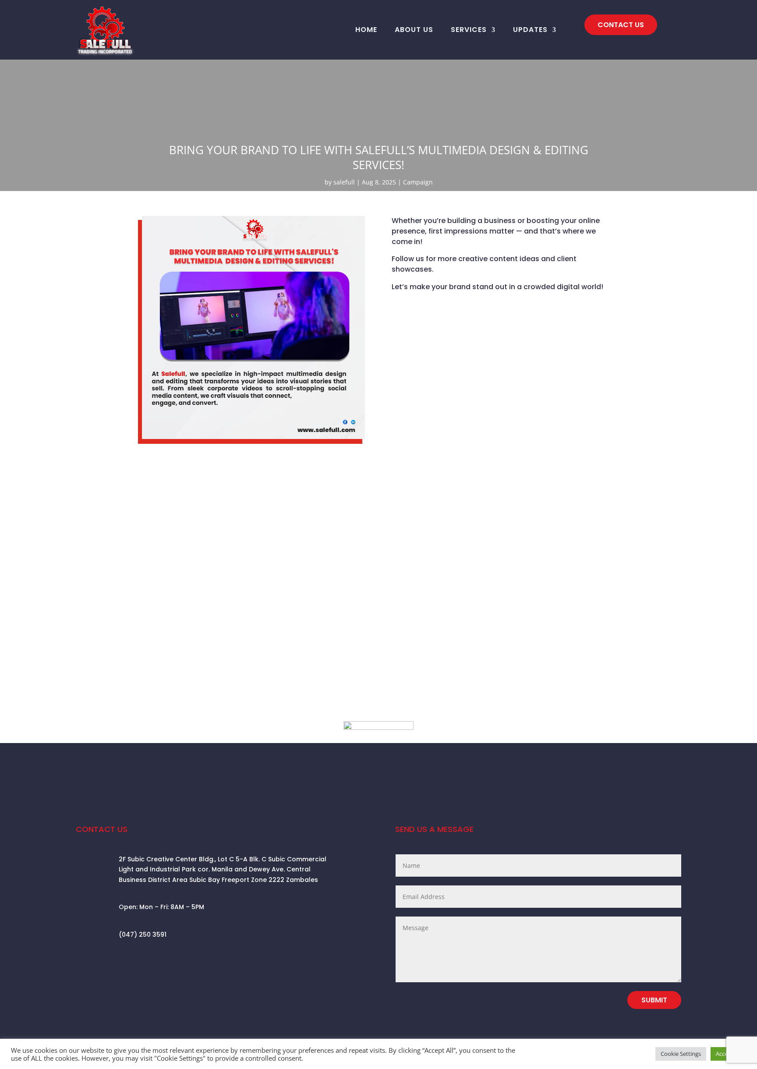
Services (469, 30)
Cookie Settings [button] (681, 1054)
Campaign (418, 182)
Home (366, 30)
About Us (414, 30)
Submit (654, 1000)
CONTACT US (621, 25)
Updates (530, 30)
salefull (344, 182)
